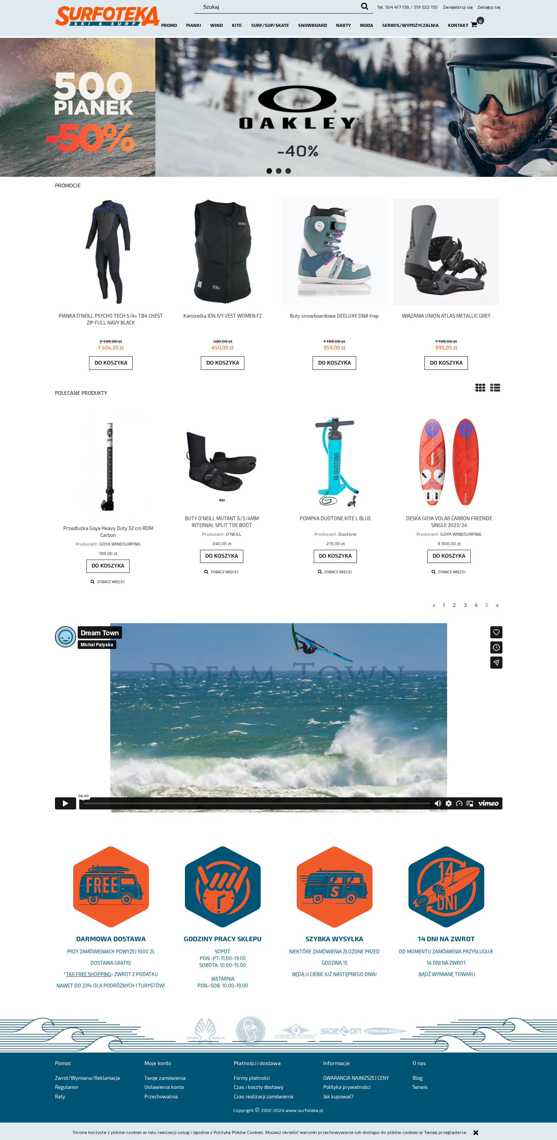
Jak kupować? (338, 1096)
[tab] (269, 171)
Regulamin (66, 1087)
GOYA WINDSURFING (120, 543)
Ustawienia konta (164, 1087)
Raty (60, 1096)
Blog (417, 1078)
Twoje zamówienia (165, 1078)
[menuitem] (168, 25)
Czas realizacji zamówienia (263, 1096)
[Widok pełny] (495, 387)
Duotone (347, 533)
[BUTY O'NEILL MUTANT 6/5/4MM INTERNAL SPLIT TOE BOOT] (222, 462)
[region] (278, 107)
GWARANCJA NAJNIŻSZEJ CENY (356, 1078)
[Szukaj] (364, 7)
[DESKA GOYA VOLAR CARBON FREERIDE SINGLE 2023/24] (449, 462)
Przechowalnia (161, 1096)
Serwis (420, 1087)
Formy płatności (252, 1078)
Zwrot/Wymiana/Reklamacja (87, 1078)
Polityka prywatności (347, 1087)
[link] (278, 107)
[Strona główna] (107, 19)
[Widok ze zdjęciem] (480, 387)
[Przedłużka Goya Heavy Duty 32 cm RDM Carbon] (108, 467)
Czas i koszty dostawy (258, 1087)
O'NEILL (233, 533)
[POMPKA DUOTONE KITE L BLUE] (335, 462)
